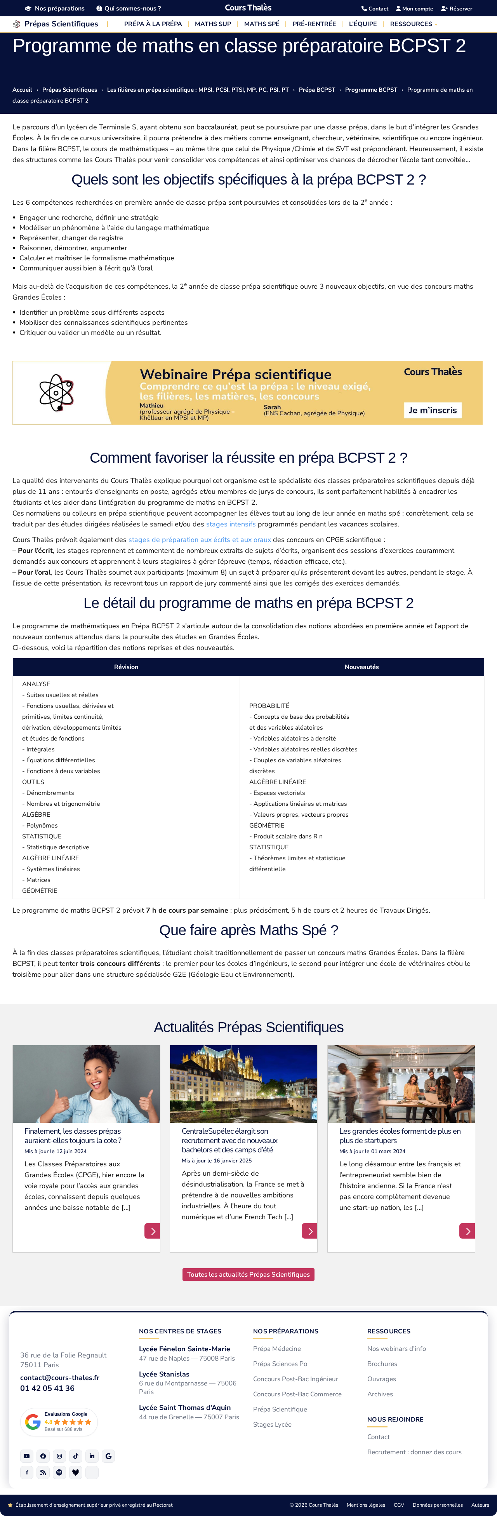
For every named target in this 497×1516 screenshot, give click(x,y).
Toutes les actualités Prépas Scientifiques (248, 1274)
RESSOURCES (411, 24)
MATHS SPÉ (262, 24)
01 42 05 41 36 (47, 1388)
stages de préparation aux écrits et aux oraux (200, 539)
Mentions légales (366, 1505)
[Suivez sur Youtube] (26, 1456)
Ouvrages (381, 1379)
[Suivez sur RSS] (43, 1472)
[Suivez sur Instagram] (59, 1456)
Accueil (22, 90)
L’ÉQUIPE (363, 24)
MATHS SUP (213, 24)
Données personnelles (438, 1505)
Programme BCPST (371, 90)
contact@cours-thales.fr (59, 1378)
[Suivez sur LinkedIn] (92, 1456)
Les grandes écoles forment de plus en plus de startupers (400, 1136)
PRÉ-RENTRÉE (314, 24)
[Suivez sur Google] (108, 1456)
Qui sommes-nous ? (132, 8)
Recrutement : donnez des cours (414, 1452)
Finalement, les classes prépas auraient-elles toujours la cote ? (72, 1136)
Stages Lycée (272, 1424)
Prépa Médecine (277, 1349)
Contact (377, 8)
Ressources (388, 1331)
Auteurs (480, 1505)
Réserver (460, 8)
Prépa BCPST (317, 90)
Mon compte (417, 8)
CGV (399, 1505)
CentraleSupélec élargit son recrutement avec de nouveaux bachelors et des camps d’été (230, 1140)
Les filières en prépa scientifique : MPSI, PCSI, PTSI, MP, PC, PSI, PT (198, 90)
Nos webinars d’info (396, 1349)
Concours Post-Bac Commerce (297, 1394)
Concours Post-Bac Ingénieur (295, 1379)
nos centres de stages (180, 1331)
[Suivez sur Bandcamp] (75, 1472)
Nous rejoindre (395, 1419)
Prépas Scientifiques (61, 24)
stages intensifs (231, 524)
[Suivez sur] (92, 1472)
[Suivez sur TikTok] (75, 1456)
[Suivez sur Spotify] (59, 1472)
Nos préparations (60, 8)
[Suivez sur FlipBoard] (26, 1472)
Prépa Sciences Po (280, 1364)
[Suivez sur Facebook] (43, 1456)
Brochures (382, 1364)
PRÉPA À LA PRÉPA (153, 24)
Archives (380, 1394)
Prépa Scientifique (280, 1409)
